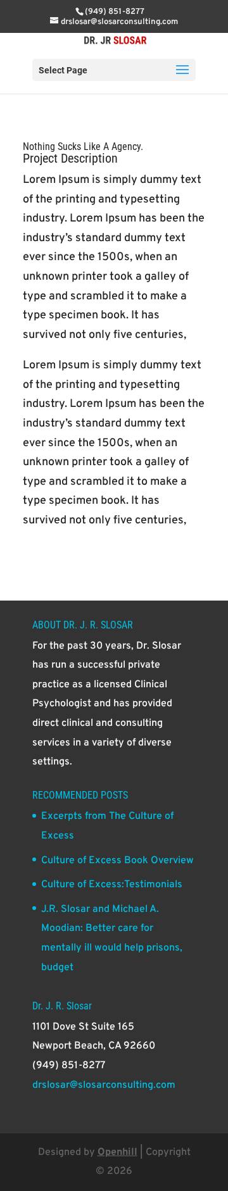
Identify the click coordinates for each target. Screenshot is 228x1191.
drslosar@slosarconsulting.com (103, 1085)
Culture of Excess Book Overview (117, 860)
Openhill (117, 1152)
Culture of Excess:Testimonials (111, 884)
